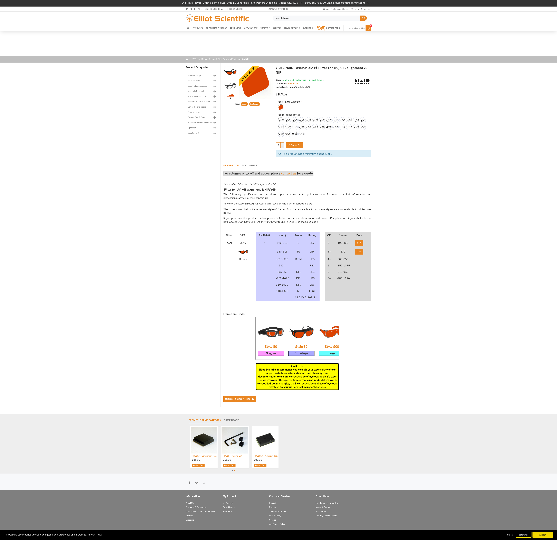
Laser (244, 104)
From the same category (205, 420)
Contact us (293, 83)
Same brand (231, 420)
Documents (249, 165)
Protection (254, 104)
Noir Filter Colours (289, 102)
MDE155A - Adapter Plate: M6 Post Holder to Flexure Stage (265, 456)
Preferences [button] (524, 535)
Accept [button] (542, 535)
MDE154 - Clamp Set (231, 456)
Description (231, 165)
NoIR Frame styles (289, 115)
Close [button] (510, 535)
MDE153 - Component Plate (203, 456)
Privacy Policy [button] (95, 534)
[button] (230, 66)
